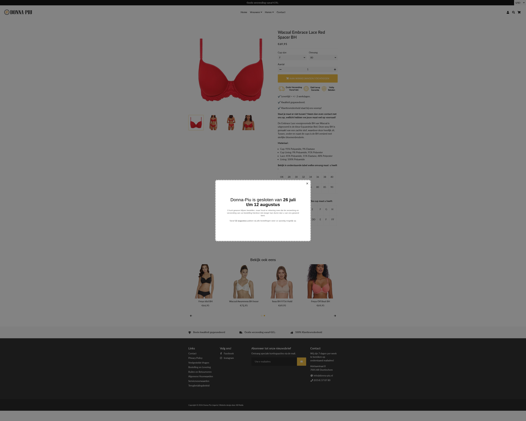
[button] (307, 183)
